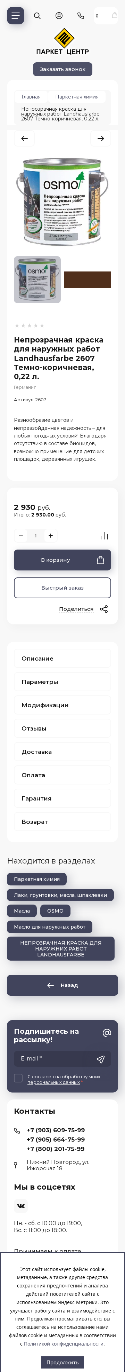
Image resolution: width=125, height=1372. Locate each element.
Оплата (33, 775)
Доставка (37, 751)
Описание (37, 658)
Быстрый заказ (62, 587)
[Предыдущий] (24, 138)
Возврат (35, 821)
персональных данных (53, 1082)
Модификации (45, 705)
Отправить (100, 1059)
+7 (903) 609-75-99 (56, 1130)
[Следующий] (100, 138)
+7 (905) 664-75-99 (56, 1139)
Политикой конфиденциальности (63, 1343)
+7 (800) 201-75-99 (55, 1148)
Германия (25, 387)
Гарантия (37, 798)
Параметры (40, 681)
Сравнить (104, 536)
